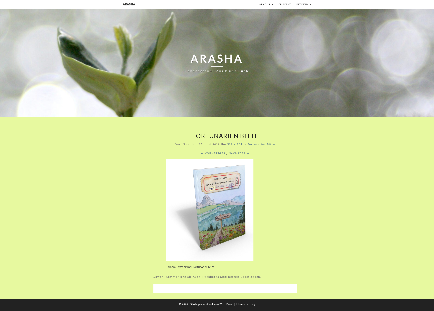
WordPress (227, 304)
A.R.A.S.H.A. (265, 4)
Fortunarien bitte (261, 144)
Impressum (302, 4)
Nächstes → (239, 153)
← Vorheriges (213, 153)
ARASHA (129, 4)
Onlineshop (285, 4)
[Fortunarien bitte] (209, 211)
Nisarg (250, 304)
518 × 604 (234, 144)
